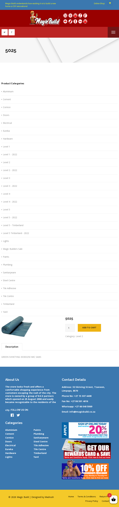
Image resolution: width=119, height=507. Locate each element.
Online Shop (99, 3)
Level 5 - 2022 (10, 217)
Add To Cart (89, 327)
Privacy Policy (91, 501)
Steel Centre (9, 280)
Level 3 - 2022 (10, 185)
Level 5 (6, 209)
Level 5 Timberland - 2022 (16, 233)
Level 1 (6, 146)
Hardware (8, 138)
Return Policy (106, 496)
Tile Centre (8, 296)
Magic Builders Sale (12, 248)
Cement (7, 99)
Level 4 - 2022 (10, 201)
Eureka (6, 130)
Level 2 (6, 162)
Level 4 (6, 193)
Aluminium (8, 91)
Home (71, 496)
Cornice (7, 107)
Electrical (7, 122)
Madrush (49, 497)
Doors (6, 115)
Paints (6, 256)
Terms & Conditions (87, 496)
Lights (6, 241)
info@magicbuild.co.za (82, 411)
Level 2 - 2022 (10, 170)
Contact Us (107, 501)
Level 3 (6, 178)
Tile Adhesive (9, 288)
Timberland (8, 304)
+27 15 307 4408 (82, 395)
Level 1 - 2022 (10, 154)
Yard (5, 311)
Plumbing (7, 264)
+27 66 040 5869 (83, 406)
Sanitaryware (9, 272)
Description (11, 347)
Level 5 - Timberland (13, 225)
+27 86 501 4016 (79, 401)
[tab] (11, 346)
